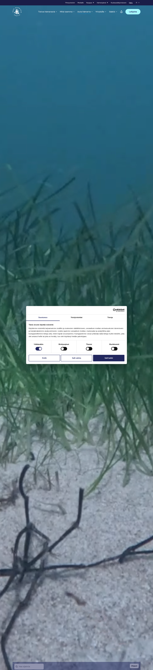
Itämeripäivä (101, 3)
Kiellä (44, 358)
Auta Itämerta (84, 11)
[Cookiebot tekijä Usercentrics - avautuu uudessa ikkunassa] (114, 310)
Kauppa (89, 3)
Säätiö (112, 11)
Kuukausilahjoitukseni (118, 3)
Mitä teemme (66, 11)
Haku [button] (131, 3)
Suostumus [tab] (42, 317)
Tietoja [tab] (110, 317)
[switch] (64, 349)
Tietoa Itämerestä (46, 11)
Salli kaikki (109, 358)
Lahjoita (133, 11)
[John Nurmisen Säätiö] (17, 11)
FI (136, 3)
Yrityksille (100, 11)
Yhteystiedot (70, 3)
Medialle (81, 3)
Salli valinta (76, 358)
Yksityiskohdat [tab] (76, 317)
